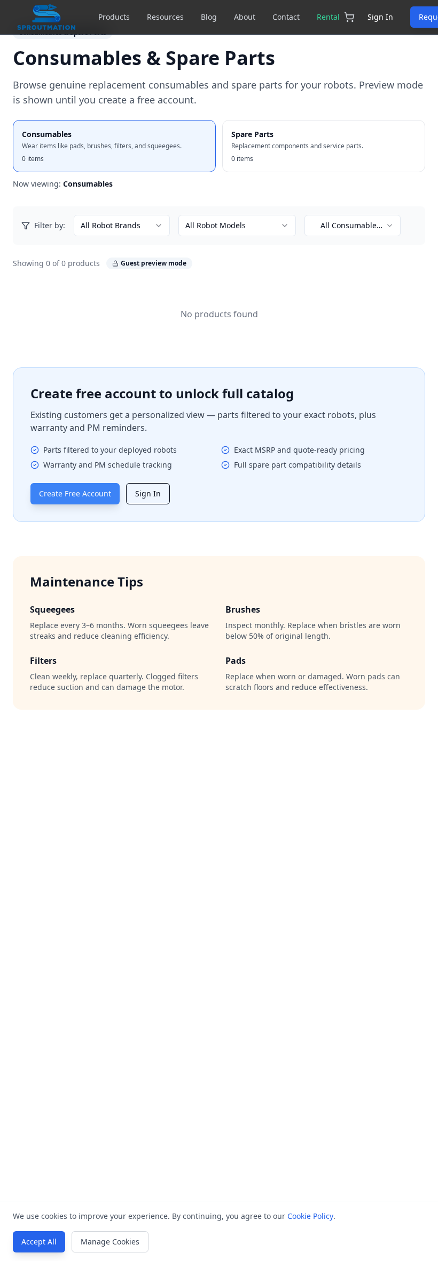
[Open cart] (349, 17)
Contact (286, 17)
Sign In (380, 17)
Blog (209, 17)
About (244, 17)
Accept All (39, 1241)
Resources (165, 17)
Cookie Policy (310, 1216)
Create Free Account (75, 493)
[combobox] (122, 225)
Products (114, 17)
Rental (328, 17)
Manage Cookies (110, 1241)
